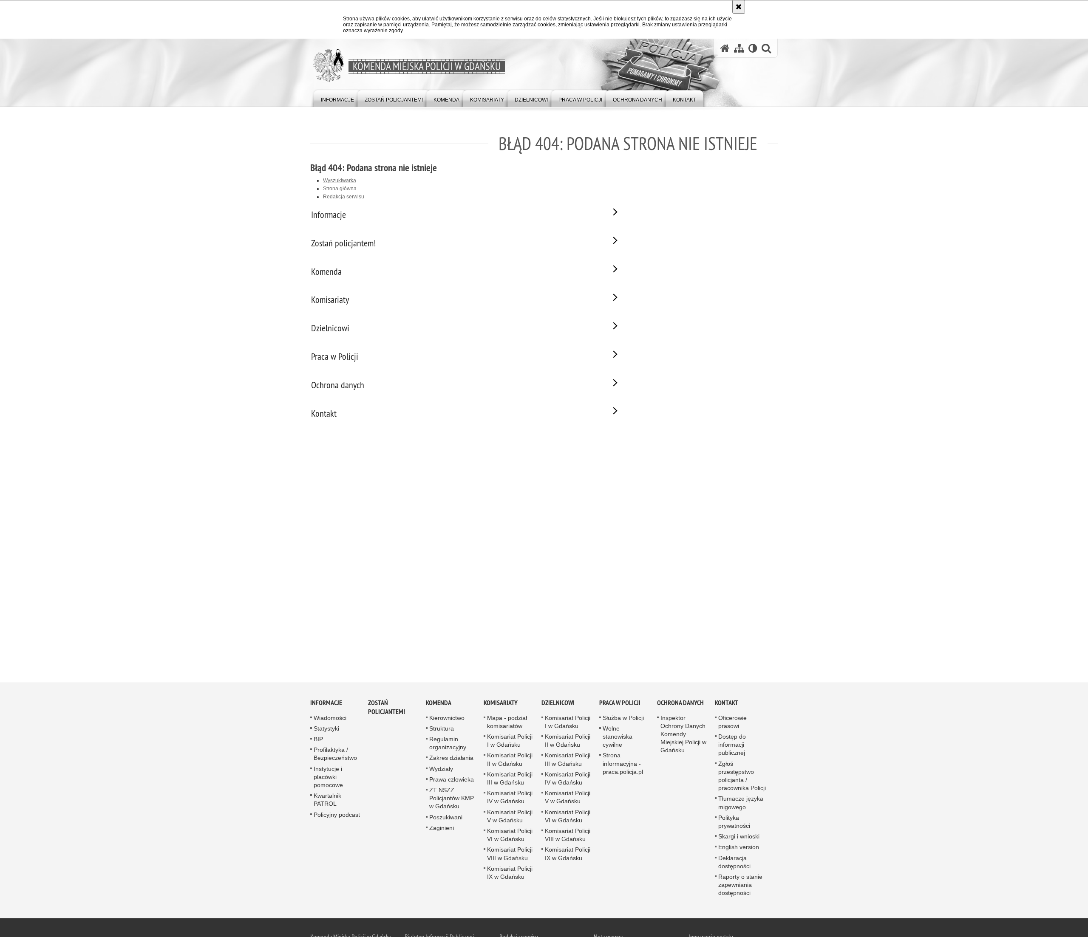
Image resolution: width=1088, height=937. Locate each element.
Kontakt (726, 702)
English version (738, 847)
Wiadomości (330, 717)
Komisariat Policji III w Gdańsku (510, 778)
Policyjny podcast (337, 814)
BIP (318, 739)
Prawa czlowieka (451, 779)
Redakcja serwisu (343, 197)
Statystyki (326, 728)
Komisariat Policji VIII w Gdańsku (510, 853)
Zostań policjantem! (386, 707)
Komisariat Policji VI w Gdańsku (510, 834)
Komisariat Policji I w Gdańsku (510, 740)
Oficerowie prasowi (732, 721)
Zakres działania (451, 757)
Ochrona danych (680, 702)
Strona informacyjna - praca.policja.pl (623, 763)
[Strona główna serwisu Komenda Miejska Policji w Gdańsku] (725, 48)
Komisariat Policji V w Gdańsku (510, 816)
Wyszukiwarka (339, 180)
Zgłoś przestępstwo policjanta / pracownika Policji (742, 776)
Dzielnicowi (558, 702)
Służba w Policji (623, 717)
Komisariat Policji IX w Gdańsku (510, 872)
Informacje (326, 702)
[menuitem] (337, 98)
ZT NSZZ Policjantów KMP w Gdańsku (451, 798)
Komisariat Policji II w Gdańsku (510, 759)
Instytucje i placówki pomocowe (328, 776)
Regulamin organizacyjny (447, 743)
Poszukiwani (445, 817)
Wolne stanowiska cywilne (617, 736)
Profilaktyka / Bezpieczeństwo (335, 753)
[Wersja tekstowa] (752, 48)
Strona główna (340, 189)
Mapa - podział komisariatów (507, 721)
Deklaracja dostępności (734, 862)
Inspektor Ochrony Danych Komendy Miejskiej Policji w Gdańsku (683, 734)
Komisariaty (501, 702)
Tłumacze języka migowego (740, 802)
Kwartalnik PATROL (327, 799)
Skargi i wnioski (738, 836)
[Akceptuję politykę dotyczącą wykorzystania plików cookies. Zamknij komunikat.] (738, 7)
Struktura (441, 728)
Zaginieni (441, 827)
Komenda (438, 702)
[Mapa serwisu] (739, 48)
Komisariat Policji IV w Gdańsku (510, 797)
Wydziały (441, 768)
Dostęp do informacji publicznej (732, 744)
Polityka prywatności (734, 821)
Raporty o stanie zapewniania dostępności (740, 884)
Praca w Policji (619, 702)
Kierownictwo (447, 717)
